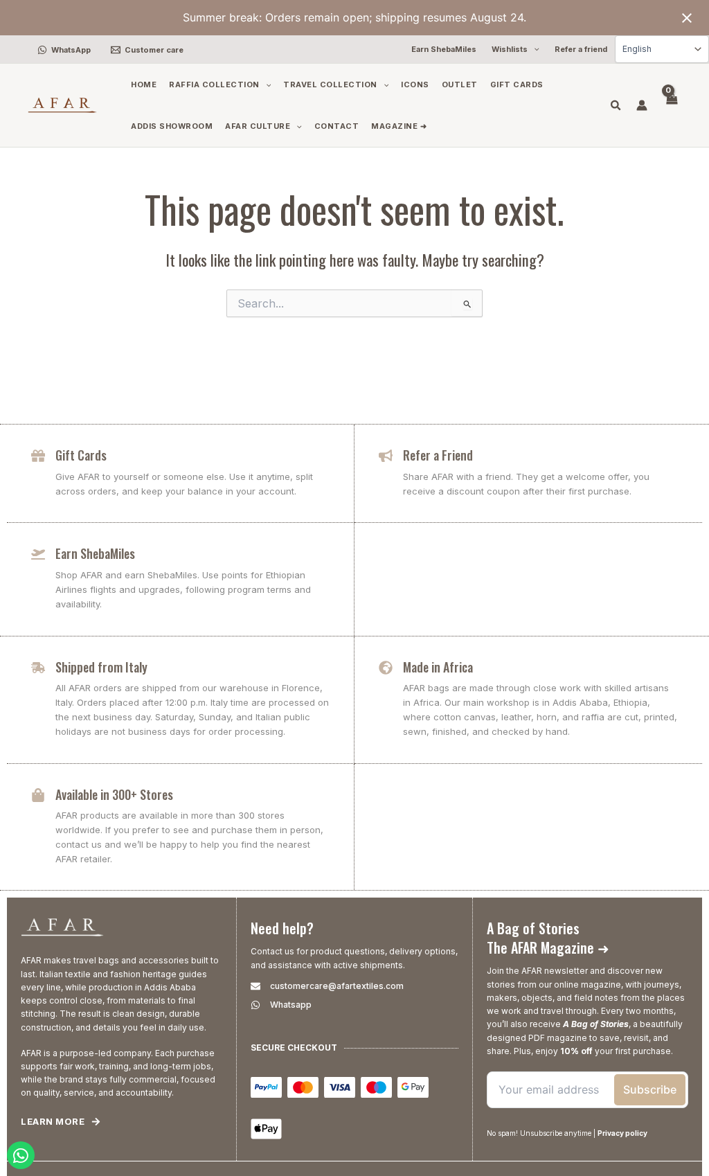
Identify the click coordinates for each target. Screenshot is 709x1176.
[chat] (21, 1155)
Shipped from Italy (101, 667)
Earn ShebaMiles (95, 553)
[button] (533, 49)
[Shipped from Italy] (38, 668)
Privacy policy (622, 1133)
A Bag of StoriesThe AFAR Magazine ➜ (548, 938)
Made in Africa (438, 667)
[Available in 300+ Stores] (38, 795)
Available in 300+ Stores (114, 794)
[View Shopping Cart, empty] (671, 105)
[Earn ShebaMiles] (38, 554)
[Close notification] (687, 18)
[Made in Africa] (386, 668)
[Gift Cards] (38, 456)
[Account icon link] (641, 105)
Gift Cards (81, 455)
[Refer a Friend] (386, 456)
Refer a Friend (438, 455)
